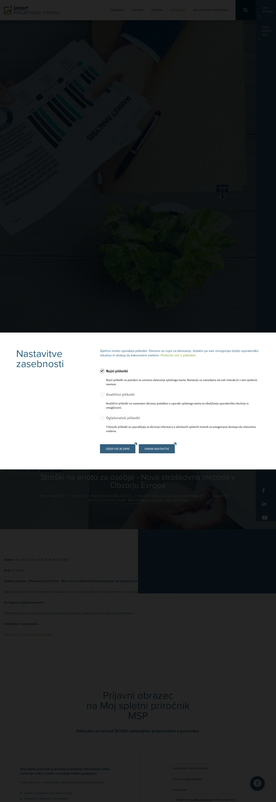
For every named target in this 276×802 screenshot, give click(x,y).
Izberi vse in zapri (118, 449)
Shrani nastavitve (156, 449)
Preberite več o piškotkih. (178, 355)
